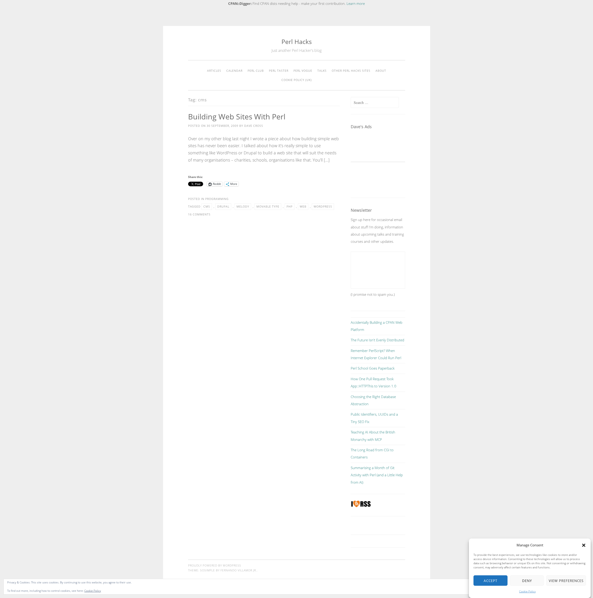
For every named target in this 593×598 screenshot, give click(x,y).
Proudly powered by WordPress (214, 565)
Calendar (234, 71)
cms (206, 207)
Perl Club (256, 71)
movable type (267, 207)
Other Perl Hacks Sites (351, 71)
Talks (322, 71)
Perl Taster (278, 71)
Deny (527, 580)
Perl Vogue (302, 71)
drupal (223, 207)
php (290, 207)
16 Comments (199, 214)
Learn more (356, 3)
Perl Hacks (296, 41)
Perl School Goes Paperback (372, 368)
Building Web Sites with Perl (236, 116)
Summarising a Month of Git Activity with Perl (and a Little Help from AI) (377, 475)
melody (243, 207)
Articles (214, 71)
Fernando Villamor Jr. (239, 570)
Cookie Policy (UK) (296, 80)
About (380, 71)
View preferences (566, 580)
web (303, 207)
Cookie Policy (527, 591)
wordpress (323, 207)
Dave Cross (253, 126)
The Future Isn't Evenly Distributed (377, 340)
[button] (583, 545)
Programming (217, 199)
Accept (490, 580)
